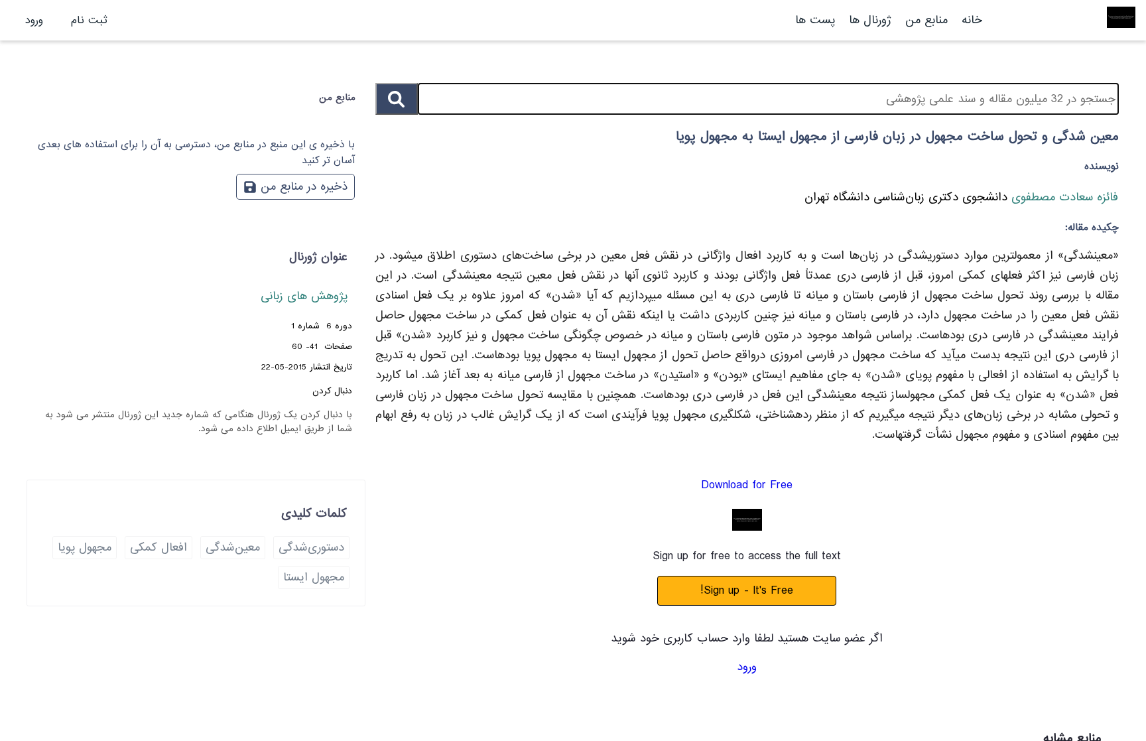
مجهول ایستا (313, 577)
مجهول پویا (84, 548)
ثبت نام (89, 20)
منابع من (924, 20)
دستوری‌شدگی (311, 548)
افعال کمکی (158, 548)
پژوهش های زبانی (304, 296)
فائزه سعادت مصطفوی (1062, 197)
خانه (972, 20)
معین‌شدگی (233, 548)
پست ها (815, 20)
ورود (34, 20)
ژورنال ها (870, 20)
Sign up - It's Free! (746, 591)
